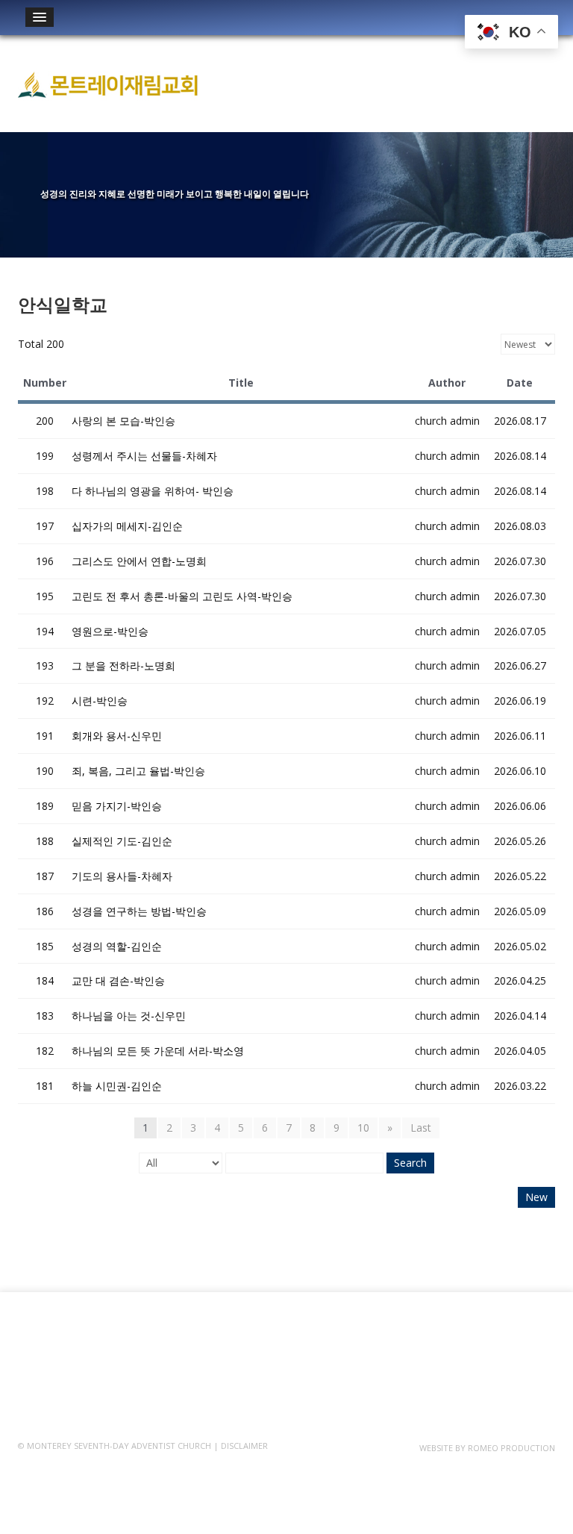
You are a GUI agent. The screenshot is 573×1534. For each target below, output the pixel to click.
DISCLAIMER (244, 1445)
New (536, 1197)
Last (420, 1127)
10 (363, 1127)
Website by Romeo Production (487, 1447)
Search (410, 1163)
